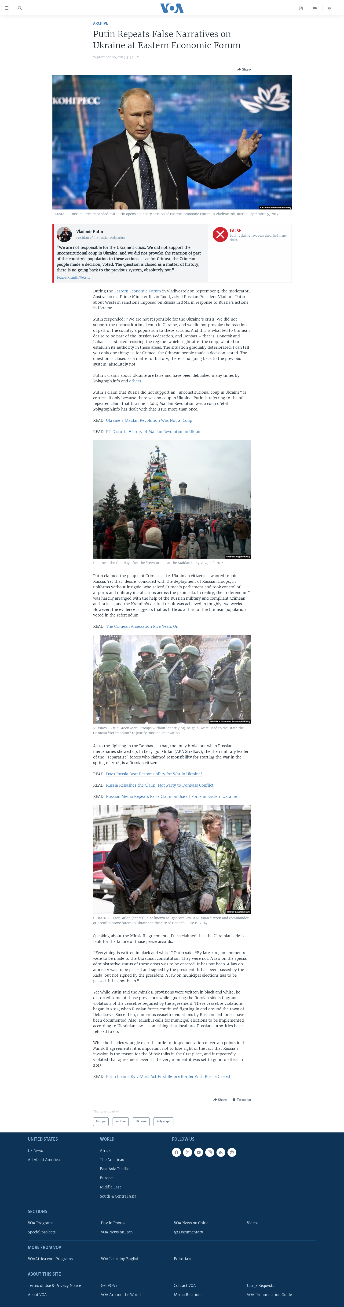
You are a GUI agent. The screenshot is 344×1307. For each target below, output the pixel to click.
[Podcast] (231, 1152)
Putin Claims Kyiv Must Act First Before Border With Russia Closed (168, 1076)
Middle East (110, 1187)
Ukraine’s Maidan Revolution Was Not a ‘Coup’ (150, 420)
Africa (105, 1150)
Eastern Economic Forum (137, 291)
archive (100, 24)
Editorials (182, 1259)
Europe (106, 1178)
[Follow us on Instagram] (209, 1152)
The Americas (112, 1159)
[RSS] (220, 1152)
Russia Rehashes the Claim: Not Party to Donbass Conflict (160, 785)
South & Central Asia (118, 1196)
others (135, 381)
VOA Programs (41, 1223)
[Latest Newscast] (329, 8)
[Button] (244, 69)
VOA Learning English (120, 1259)
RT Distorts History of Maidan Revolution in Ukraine (155, 431)
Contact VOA (185, 1285)
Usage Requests (260, 1285)
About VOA (37, 1294)
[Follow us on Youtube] (198, 1152)
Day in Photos (113, 1223)
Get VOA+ (109, 1285)
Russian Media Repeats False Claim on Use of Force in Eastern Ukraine (171, 796)
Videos (253, 1223)
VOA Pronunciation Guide (269, 1294)
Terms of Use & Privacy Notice (54, 1285)
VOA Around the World (121, 1294)
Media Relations (188, 1294)
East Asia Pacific (114, 1169)
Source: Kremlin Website (73, 277)
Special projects (42, 1232)
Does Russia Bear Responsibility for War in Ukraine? (154, 774)
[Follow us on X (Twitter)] (187, 1152)
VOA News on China (191, 1223)
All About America (44, 1159)
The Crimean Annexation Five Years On (142, 626)
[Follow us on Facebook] (176, 1152)
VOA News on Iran (117, 1232)
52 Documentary (188, 1232)
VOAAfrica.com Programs (50, 1259)
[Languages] (301, 8)
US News (35, 1150)
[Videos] (315, 8)
